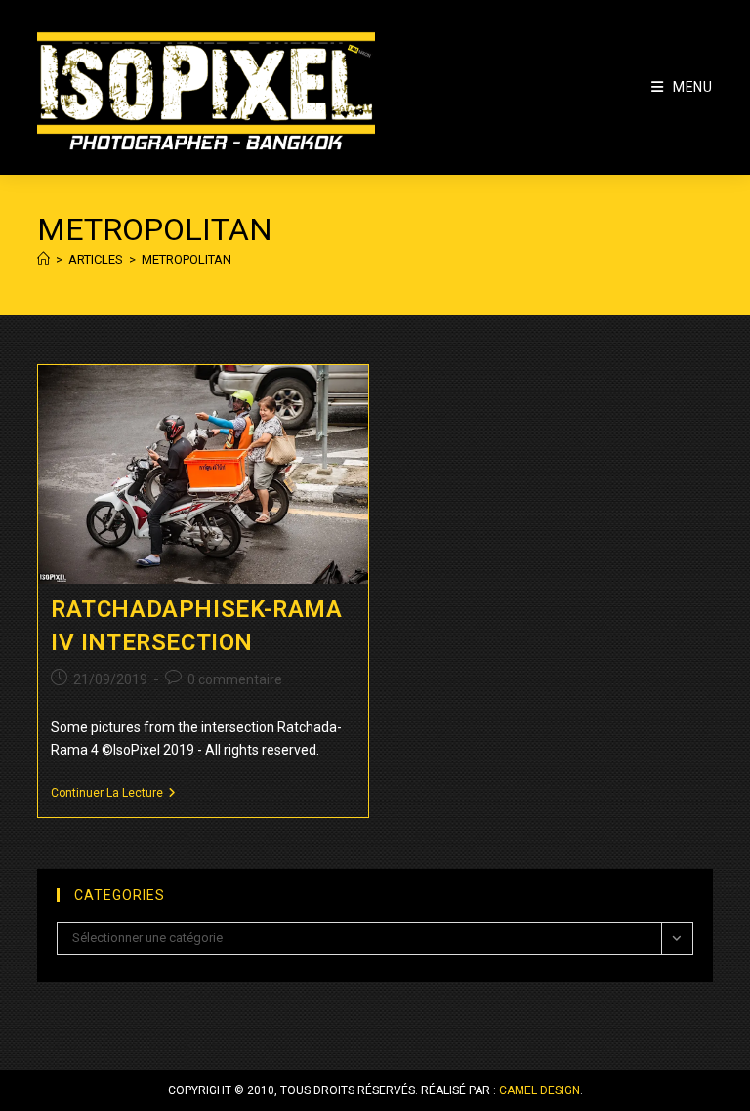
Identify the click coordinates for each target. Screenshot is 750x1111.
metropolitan (186, 259)
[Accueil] (43, 259)
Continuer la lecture (113, 794)
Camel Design (539, 1090)
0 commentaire (235, 679)
